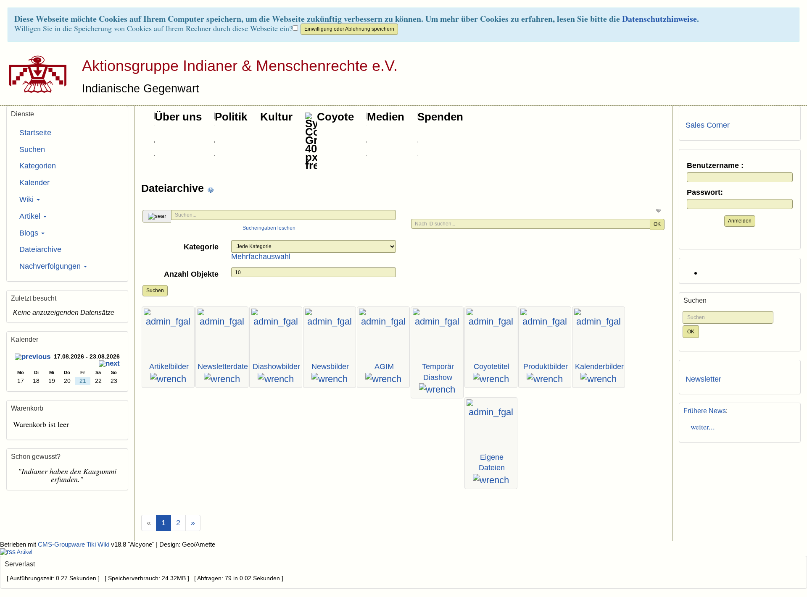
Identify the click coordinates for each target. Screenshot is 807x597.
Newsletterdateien (228, 366)
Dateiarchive (174, 188)
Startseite (35, 132)
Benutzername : (715, 166)
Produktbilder (545, 366)
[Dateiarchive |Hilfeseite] (210, 189)
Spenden (440, 116)
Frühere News (704, 410)
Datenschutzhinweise (659, 19)
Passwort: (705, 192)
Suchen (155, 290)
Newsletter (703, 379)
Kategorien (37, 166)
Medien (385, 116)
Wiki (27, 199)
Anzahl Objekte (191, 274)
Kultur (276, 116)
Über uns (178, 116)
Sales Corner (708, 125)
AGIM (384, 366)
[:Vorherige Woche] (32, 357)
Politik (231, 116)
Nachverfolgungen (51, 266)
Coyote (335, 116)
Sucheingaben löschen (269, 228)
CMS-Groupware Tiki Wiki (74, 544)
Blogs (29, 233)
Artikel (30, 216)
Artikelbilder (169, 366)
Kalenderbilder (599, 366)
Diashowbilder (276, 366)
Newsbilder (330, 366)
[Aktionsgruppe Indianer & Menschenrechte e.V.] (34, 74)
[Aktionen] (168, 379)
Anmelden (740, 221)
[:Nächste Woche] (109, 364)
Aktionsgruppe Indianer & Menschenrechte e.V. (240, 65)
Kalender (34, 182)
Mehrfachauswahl (260, 256)
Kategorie (201, 247)
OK (657, 224)
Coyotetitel (491, 366)
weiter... (700, 427)
